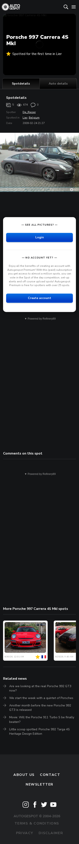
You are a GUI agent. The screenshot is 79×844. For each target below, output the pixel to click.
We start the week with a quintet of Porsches (41, 698)
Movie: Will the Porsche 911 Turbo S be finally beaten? (41, 719)
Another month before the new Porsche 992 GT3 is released (40, 707)
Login (39, 237)
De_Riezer (29, 112)
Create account (39, 298)
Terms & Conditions (36, 823)
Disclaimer (51, 833)
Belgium (34, 117)
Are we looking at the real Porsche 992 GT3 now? (40, 688)
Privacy (24, 833)
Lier (25, 117)
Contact (50, 774)
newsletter (39, 784)
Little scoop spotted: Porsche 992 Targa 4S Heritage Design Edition (39, 731)
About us (24, 774)
